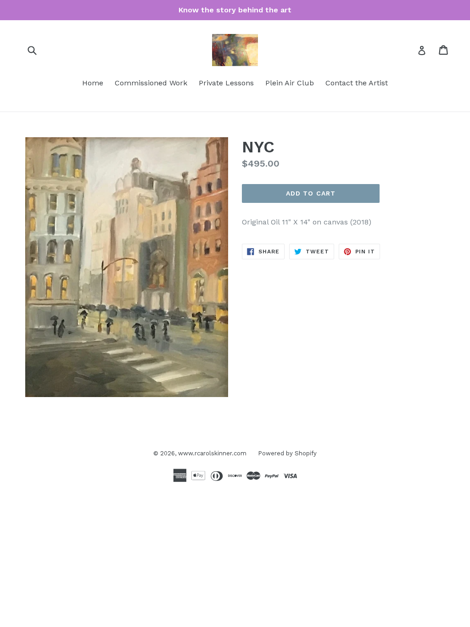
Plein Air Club (289, 82)
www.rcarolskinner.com (212, 453)
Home (92, 82)
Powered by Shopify (287, 453)
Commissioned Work (151, 82)
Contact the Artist (356, 82)
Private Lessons (226, 82)
